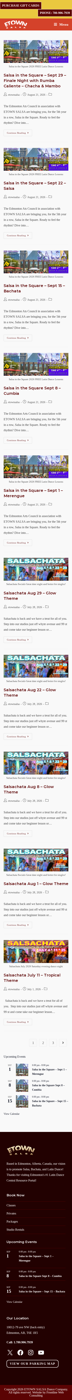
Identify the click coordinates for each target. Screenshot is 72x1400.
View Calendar (12, 1113)
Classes (11, 1205)
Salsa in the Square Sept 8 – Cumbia (40, 1276)
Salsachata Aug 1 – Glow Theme (36, 883)
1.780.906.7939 (23, 1342)
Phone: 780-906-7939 (55, 12)
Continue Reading (19, 133)
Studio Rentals (15, 1229)
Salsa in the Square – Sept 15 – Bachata (42, 1291)
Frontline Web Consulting (46, 1394)
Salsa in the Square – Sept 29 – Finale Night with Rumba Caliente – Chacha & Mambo (35, 80)
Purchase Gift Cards (20, 5)
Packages (12, 1221)
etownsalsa (14, 94)
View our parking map (32, 1363)
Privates (11, 1213)
